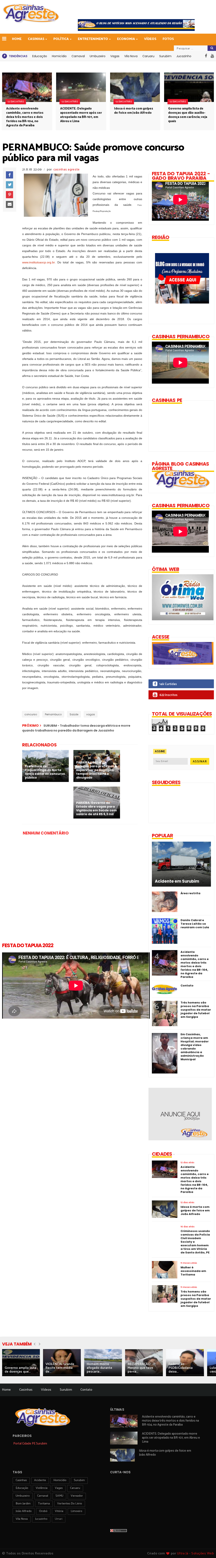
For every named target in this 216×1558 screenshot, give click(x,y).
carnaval (42, 1495)
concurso (30, 714)
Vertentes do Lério (69, 1503)
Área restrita (190, 893)
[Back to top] (205, 1548)
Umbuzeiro (97, 56)
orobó (43, 1511)
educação (22, 1488)
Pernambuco (53, 714)
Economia (126, 39)
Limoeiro (76, 1511)
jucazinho (41, 1519)
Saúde (74, 714)
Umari (58, 1519)
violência (41, 1488)
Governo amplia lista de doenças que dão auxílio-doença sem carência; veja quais (187, 115)
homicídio (59, 1480)
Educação (39, 56)
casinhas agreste (66, 169)
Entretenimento (93, 39)
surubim (79, 1480)
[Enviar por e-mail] (9, 204)
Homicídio (59, 56)
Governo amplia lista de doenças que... (20, 1369)
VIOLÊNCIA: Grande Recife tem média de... (60, 1367)
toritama (44, 1503)
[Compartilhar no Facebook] (9, 174)
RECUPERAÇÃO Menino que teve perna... (140, 1367)
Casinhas (36, 39)
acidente (40, 1480)
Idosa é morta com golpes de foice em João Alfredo (133, 110)
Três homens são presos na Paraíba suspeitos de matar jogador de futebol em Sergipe (196, 1010)
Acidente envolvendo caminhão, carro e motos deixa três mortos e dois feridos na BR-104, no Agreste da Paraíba (24, 117)
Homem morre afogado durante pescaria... (99, 1367)
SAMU (59, 1495)
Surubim (165, 56)
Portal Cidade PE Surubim (30, 1443)
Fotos (168, 39)
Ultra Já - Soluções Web (195, 1553)
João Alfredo (24, 1511)
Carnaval (78, 56)
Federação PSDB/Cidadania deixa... (181, 1367)
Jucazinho (183, 56)
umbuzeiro (23, 1495)
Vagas (114, 56)
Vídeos (150, 39)
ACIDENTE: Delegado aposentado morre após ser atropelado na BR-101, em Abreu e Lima (81, 115)
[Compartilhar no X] (9, 184)
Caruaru (148, 56)
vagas (90, 714)
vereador (77, 1495)
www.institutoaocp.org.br (38, 262)
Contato (187, 985)
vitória (59, 1511)
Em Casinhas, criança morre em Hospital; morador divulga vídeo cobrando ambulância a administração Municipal (195, 1047)
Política (61, 39)
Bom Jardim (23, 1503)
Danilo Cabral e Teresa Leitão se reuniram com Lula (195, 923)
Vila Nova (131, 56)
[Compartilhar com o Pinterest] (9, 194)
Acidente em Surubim (177, 881)
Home (17, 39)
